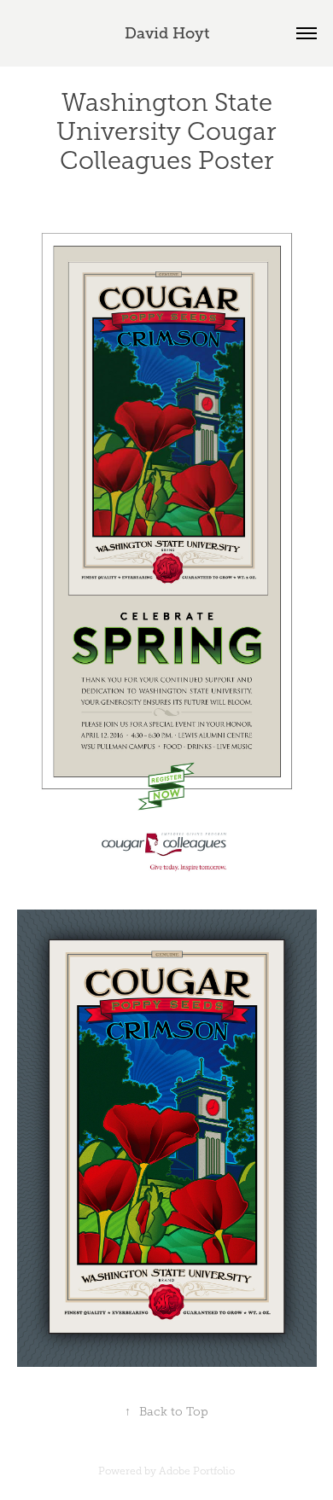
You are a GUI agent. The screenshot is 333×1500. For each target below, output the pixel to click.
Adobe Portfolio (197, 1471)
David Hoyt (167, 33)
